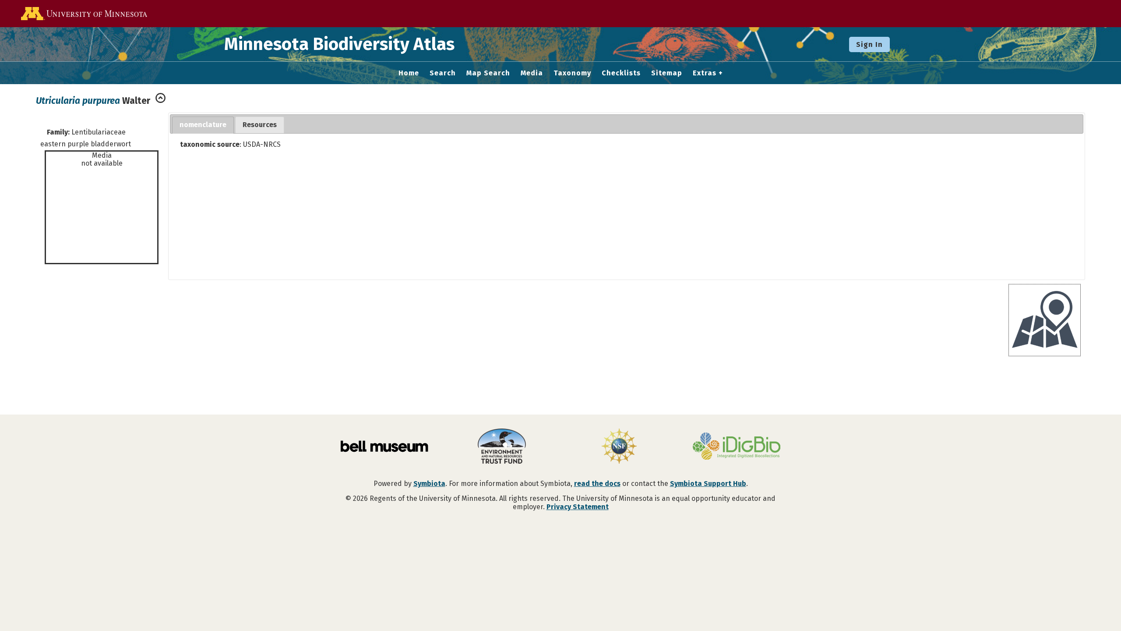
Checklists (621, 73)
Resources (260, 125)
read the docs (597, 483)
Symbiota (429, 483)
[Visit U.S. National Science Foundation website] (619, 447)
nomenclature (203, 125)
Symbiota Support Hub (708, 483)
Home (408, 73)
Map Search (488, 73)
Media (532, 73)
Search (443, 73)
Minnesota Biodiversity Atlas (339, 44)
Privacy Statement (577, 507)
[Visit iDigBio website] (736, 446)
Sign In (869, 44)
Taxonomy (572, 73)
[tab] (203, 125)
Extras (704, 73)
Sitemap (666, 73)
